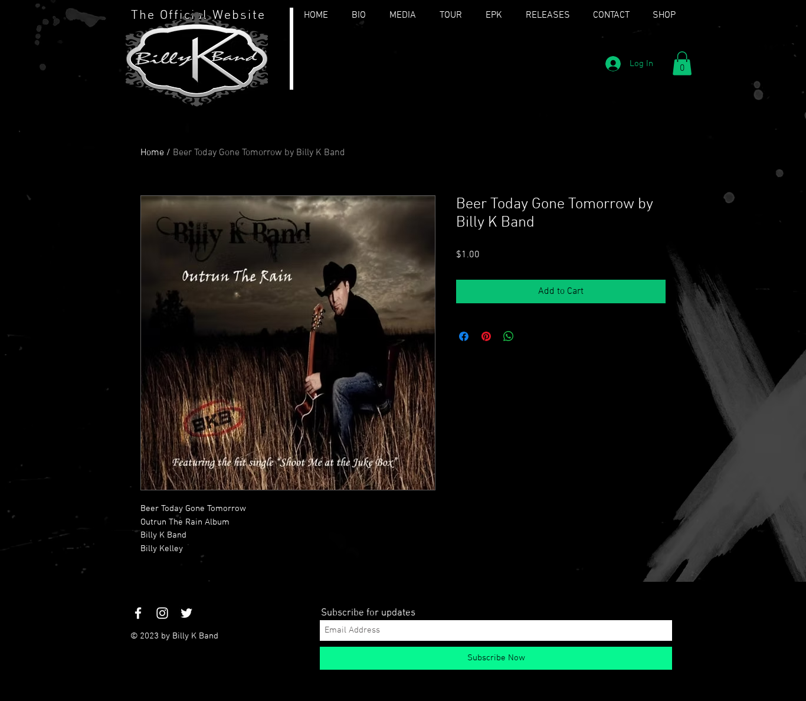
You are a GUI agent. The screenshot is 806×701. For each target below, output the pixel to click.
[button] (682, 63)
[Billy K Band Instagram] (162, 613)
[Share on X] (531, 336)
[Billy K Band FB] (138, 613)
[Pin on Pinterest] (486, 336)
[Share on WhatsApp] (509, 336)
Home (152, 153)
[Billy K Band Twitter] (186, 613)
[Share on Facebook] (464, 336)
